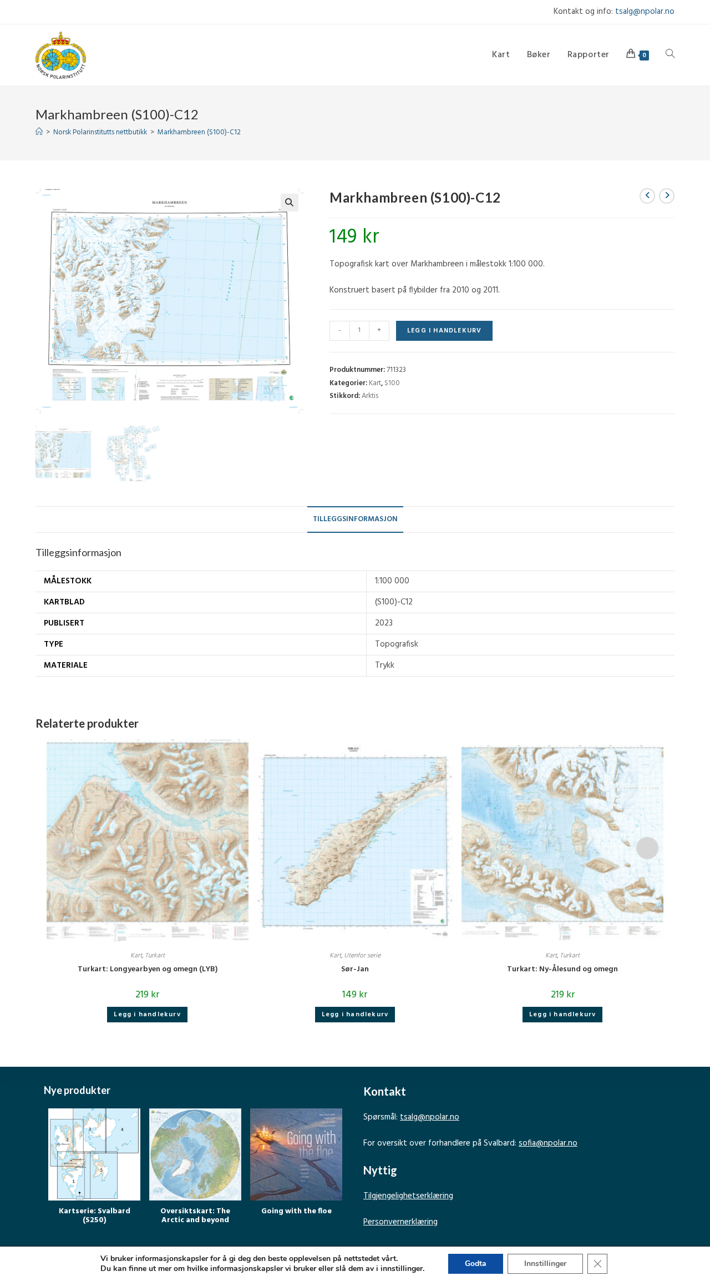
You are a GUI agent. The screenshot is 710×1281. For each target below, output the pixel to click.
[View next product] (666, 196)
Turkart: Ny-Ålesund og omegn (562, 969)
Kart (375, 383)
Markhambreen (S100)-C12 (199, 132)
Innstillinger (545, 1263)
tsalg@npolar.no (644, 11)
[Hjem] (39, 132)
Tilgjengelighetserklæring (408, 1196)
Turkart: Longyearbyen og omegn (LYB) (147, 969)
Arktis (370, 396)
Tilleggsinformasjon (355, 519)
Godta (475, 1263)
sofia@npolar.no (548, 1143)
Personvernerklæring (400, 1222)
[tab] (355, 519)
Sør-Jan (355, 969)
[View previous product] (647, 196)
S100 (392, 383)
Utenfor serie (362, 955)
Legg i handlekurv (444, 330)
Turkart (155, 955)
